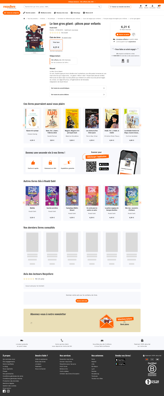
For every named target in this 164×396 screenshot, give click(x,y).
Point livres (63, 366)
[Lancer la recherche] (99, 6)
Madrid (94, 361)
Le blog (5, 366)
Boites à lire (64, 369)
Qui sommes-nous (9, 359)
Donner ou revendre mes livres (121, 7)
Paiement (38, 366)
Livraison (38, 364)
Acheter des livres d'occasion (69, 374)
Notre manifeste (8, 364)
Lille (93, 364)
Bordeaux (95, 366)
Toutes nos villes (97, 378)
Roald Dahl (53, 27)
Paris (93, 359)
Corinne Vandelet (131, 136)
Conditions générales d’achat (12, 378)
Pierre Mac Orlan (92, 136)
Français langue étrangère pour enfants (115, 18)
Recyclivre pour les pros (68, 364)
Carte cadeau (64, 371)
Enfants (42, 18)
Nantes (94, 371)
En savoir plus (66, 37)
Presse (5, 371)
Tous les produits (33, 18)
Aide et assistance (41, 359)
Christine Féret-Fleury (111, 136)
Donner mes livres (66, 361)
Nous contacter (40, 369)
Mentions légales (8, 383)
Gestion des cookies (9, 386)
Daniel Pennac (52, 136)
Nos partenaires (8, 374)
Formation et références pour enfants (69, 18)
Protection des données (11, 381)
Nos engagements (9, 361)
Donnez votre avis (82, 301)
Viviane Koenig (32, 134)
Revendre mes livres (66, 359)
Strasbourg (95, 374)
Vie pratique (51, 18)
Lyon (93, 369)
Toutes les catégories (13, 13)
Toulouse (95, 376)
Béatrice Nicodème (72, 136)
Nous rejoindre (8, 369)
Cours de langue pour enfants (92, 18)
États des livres (40, 361)
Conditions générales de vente (13, 376)
